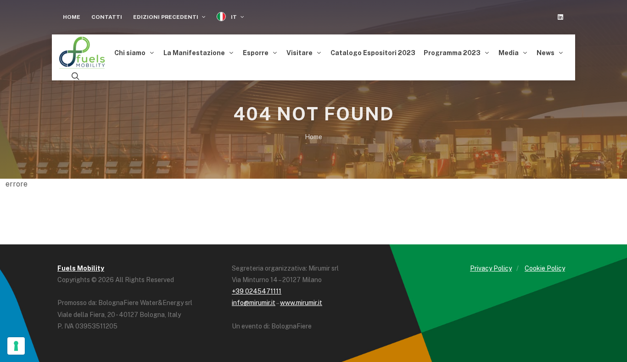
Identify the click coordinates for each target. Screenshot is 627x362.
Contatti (106, 17)
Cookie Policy (545, 268)
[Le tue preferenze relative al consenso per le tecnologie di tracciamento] (16, 346)
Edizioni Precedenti (166, 17)
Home (71, 17)
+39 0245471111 (256, 291)
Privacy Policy (491, 268)
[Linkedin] (560, 17)
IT (234, 17)
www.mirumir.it (301, 302)
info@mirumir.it (253, 302)
